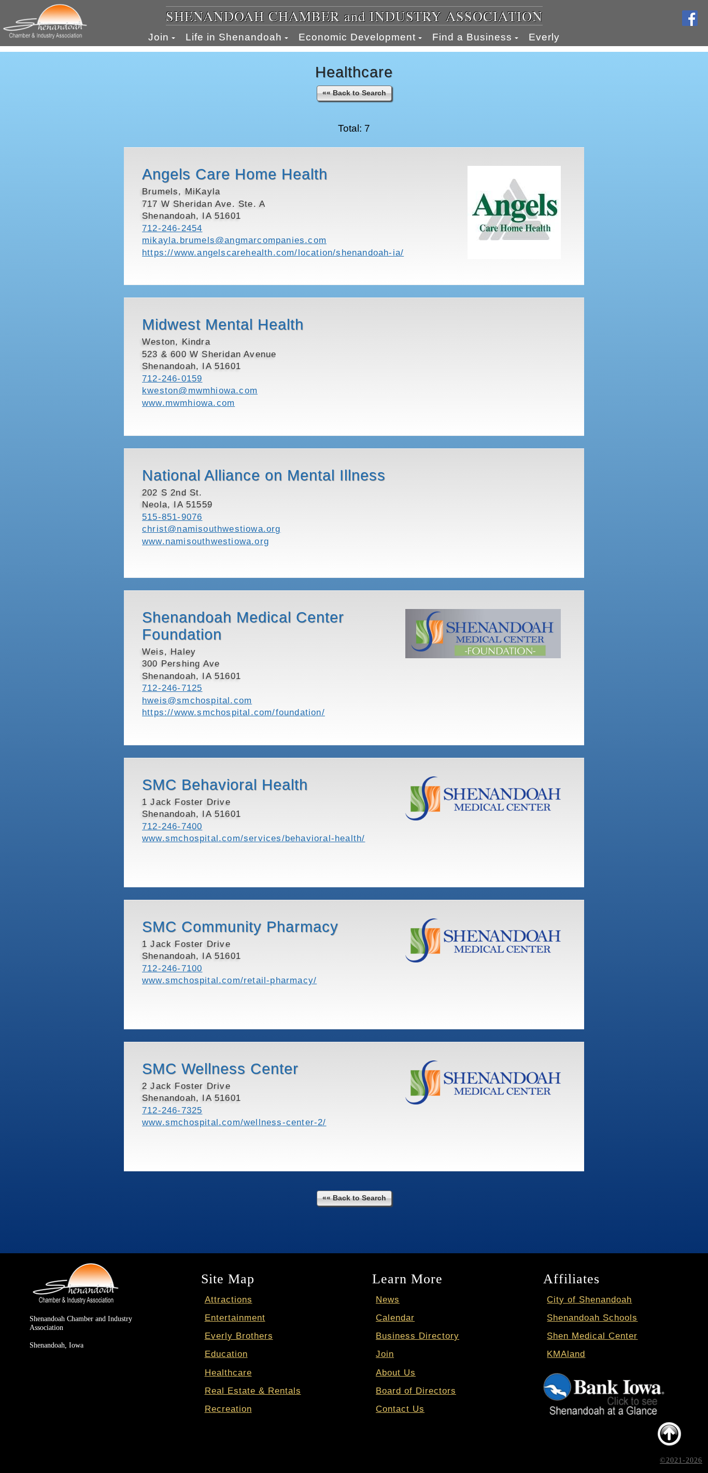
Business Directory (417, 1336)
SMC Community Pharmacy (240, 926)
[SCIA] (75, 1266)
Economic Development (357, 37)
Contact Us (400, 1409)
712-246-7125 (172, 688)
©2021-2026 (681, 1460)
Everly (544, 37)
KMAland (566, 1354)
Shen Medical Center (592, 1336)
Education (226, 1354)
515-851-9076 (172, 517)
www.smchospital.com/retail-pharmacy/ (229, 980)
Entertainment (235, 1318)
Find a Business (472, 37)
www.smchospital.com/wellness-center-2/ (234, 1122)
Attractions (228, 1300)
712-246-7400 (172, 826)
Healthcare (228, 1373)
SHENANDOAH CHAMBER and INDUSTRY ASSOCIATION (354, 16)
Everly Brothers (239, 1336)
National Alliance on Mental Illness (264, 475)
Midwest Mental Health (223, 324)
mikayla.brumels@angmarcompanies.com (234, 240)
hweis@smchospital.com (197, 700)
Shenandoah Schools (592, 1318)
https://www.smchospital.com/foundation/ (233, 712)
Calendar (395, 1318)
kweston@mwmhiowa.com (200, 390)
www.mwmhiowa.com (188, 403)
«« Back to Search (354, 93)
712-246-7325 (172, 1110)
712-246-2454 (172, 228)
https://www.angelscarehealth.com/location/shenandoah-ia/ (273, 253)
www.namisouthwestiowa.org (205, 541)
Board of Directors (416, 1391)
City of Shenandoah (589, 1300)
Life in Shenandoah (234, 37)
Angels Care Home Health (235, 174)
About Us (396, 1373)
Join (158, 37)
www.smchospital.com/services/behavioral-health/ (253, 838)
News (388, 1300)
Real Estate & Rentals (253, 1391)
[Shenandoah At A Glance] (603, 1380)
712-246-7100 (172, 968)
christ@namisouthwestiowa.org (211, 529)
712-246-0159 (172, 379)
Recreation (228, 1409)
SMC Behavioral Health (225, 784)
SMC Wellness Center (220, 1068)
